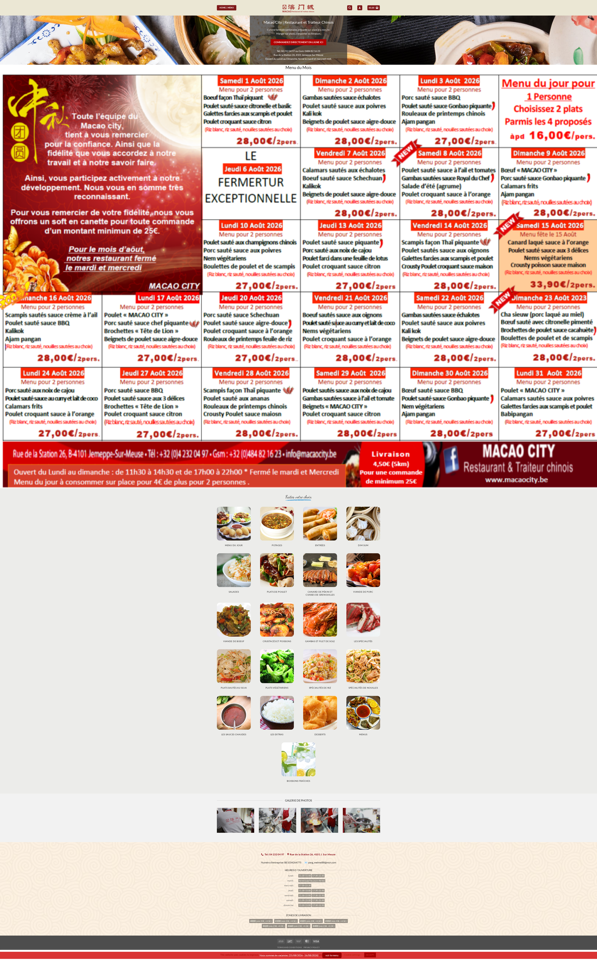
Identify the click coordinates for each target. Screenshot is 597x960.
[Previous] (216, 822)
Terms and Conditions (289, 947)
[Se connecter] (359, 7)
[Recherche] (349, 7)
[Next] (380, 822)
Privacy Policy (312, 947)
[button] (373, 7)
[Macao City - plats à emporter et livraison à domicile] (298, 7)
